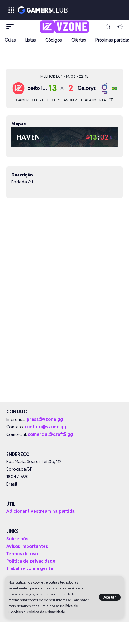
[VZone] (64, 26)
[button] (110, 597)
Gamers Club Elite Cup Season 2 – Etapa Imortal (62, 100)
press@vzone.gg (45, 419)
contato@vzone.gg (45, 427)
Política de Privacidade (46, 612)
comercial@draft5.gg (50, 434)
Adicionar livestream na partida (40, 511)
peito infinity (42, 88)
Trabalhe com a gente (29, 568)
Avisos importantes (27, 546)
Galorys (86, 88)
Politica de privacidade (30, 561)
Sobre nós (17, 539)
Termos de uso (22, 554)
